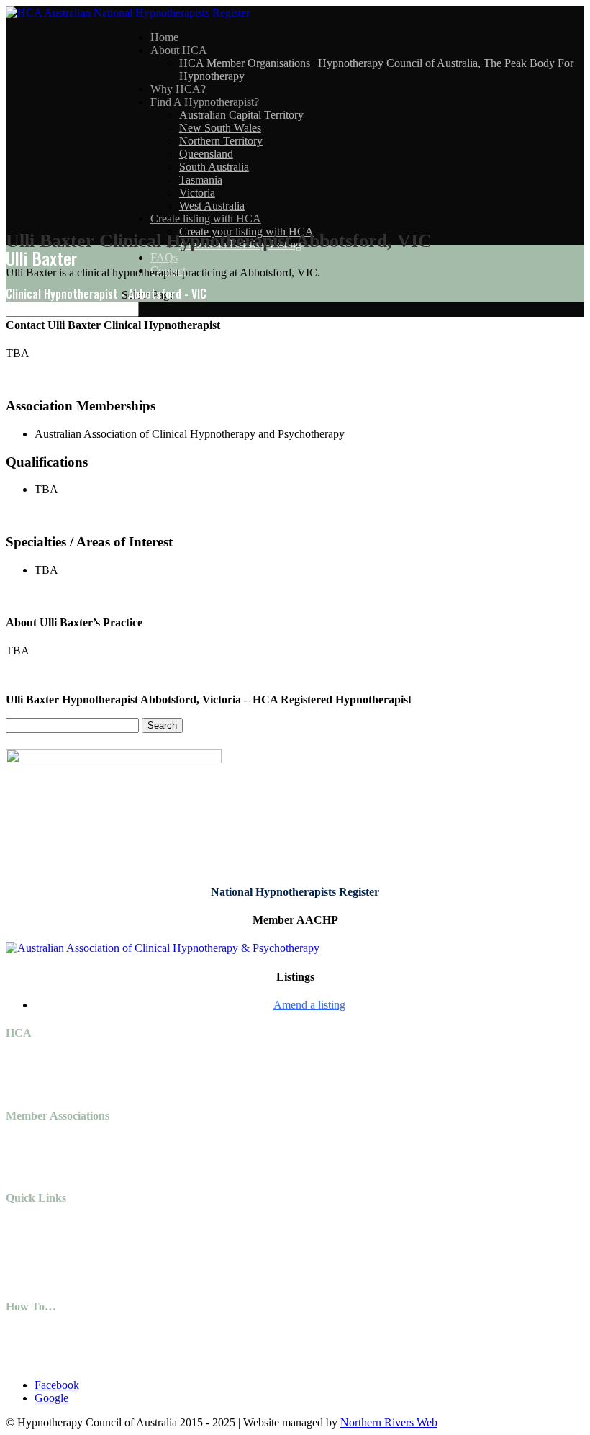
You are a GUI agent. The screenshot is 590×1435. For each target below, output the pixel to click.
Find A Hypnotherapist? (204, 102)
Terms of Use (65, 1239)
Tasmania (200, 180)
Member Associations (83, 1278)
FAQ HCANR (68, 1347)
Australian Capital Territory (241, 115)
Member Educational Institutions (108, 1265)
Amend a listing (309, 1005)
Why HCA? (178, 89)
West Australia (212, 205)
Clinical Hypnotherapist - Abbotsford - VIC (106, 293)
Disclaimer (59, 1252)
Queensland (206, 154)
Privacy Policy (68, 1226)
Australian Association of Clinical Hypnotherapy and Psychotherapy (190, 1144)
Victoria (197, 192)
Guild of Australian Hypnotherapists (117, 1157)
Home (164, 37)
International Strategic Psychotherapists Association (151, 1170)
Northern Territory (221, 141)
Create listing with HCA (205, 218)
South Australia (214, 167)
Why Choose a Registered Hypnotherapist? (133, 1360)
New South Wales (220, 128)
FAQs (164, 257)
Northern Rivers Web (388, 1422)
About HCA (178, 50)
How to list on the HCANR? (100, 1334)
